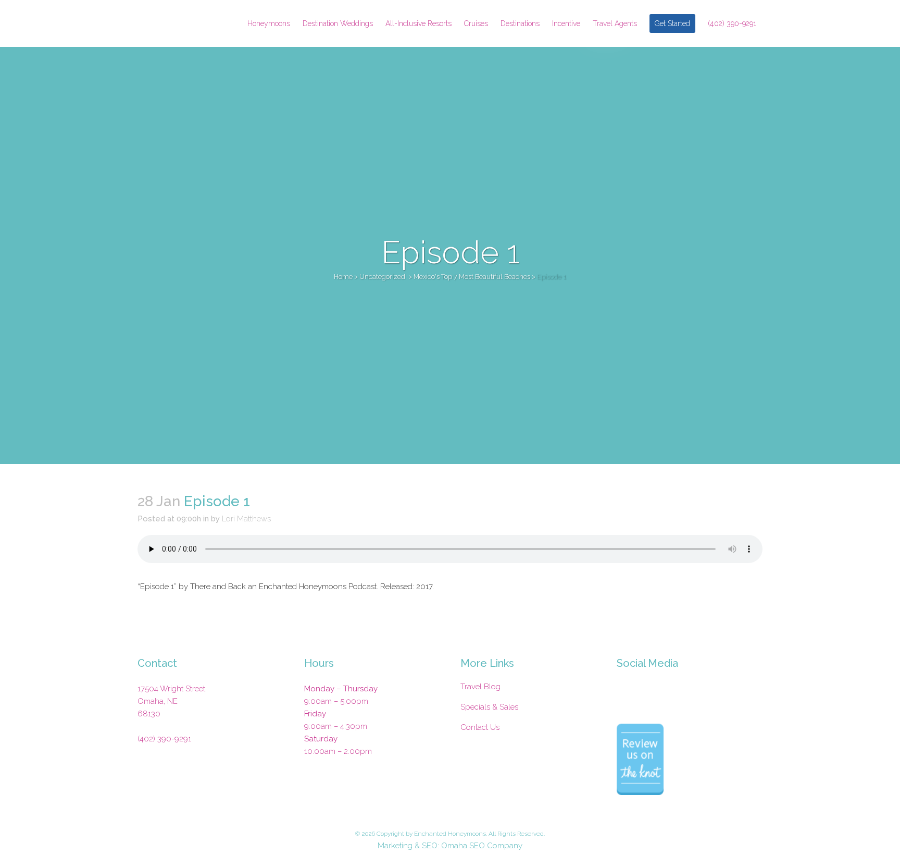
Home (343, 276)
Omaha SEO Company (481, 845)
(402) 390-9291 (164, 738)
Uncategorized (382, 276)
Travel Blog (480, 686)
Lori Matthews (246, 518)
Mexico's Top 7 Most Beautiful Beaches (472, 276)
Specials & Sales (489, 707)
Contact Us (479, 727)
